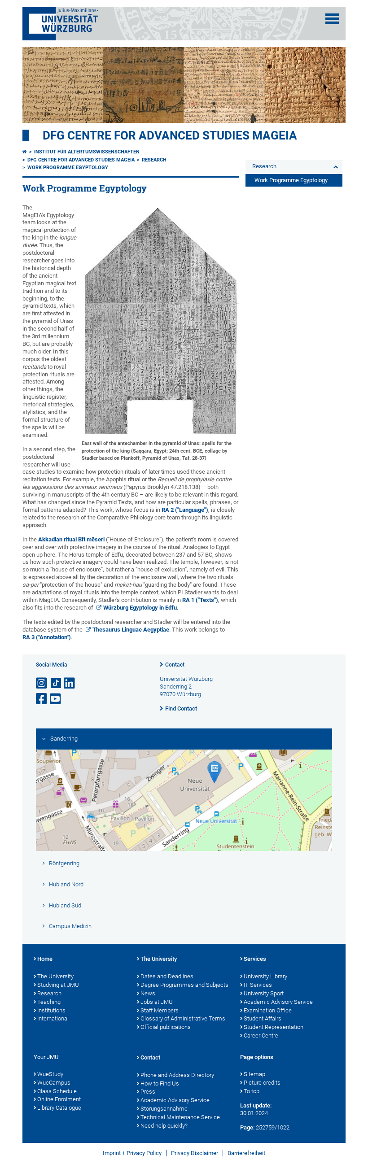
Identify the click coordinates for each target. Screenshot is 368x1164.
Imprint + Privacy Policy (132, 1153)
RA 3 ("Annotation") (46, 637)
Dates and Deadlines (166, 976)
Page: (247, 1127)
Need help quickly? (164, 1125)
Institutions (51, 1010)
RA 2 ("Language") (185, 509)
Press (147, 1091)
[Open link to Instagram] (42, 683)
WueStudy (50, 1074)
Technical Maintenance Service (180, 1117)
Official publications (165, 1027)
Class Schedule (57, 1091)
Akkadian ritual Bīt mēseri (72, 539)
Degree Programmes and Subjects (184, 984)
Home (45, 958)
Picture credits (262, 1082)
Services (255, 958)
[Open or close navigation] (332, 18)
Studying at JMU (58, 984)
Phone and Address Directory (177, 1075)
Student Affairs (262, 1018)
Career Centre (261, 1035)
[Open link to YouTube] (56, 699)
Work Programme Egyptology (67, 167)
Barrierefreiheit (246, 1153)
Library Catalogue (59, 1107)
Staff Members (159, 1010)
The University (55, 976)
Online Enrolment (59, 1099)
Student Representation (273, 1027)
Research (154, 160)
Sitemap (254, 1074)
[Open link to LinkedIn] (70, 683)
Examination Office (268, 1010)
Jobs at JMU (156, 1001)
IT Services (258, 984)
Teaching (49, 1001)
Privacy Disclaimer (194, 1153)
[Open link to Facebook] (42, 699)
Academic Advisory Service (278, 1001)
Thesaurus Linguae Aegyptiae (130, 629)
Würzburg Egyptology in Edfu (140, 607)
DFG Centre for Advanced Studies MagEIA (170, 135)
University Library (265, 976)
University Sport (264, 993)
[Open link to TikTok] (56, 683)
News (147, 993)
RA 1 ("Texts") (200, 600)
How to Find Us (159, 1083)
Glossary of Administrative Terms (182, 1018)
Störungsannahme (164, 1108)
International (53, 1018)
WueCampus (53, 1082)
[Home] (24, 152)
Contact (174, 665)
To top (251, 1091)
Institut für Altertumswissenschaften (87, 152)
